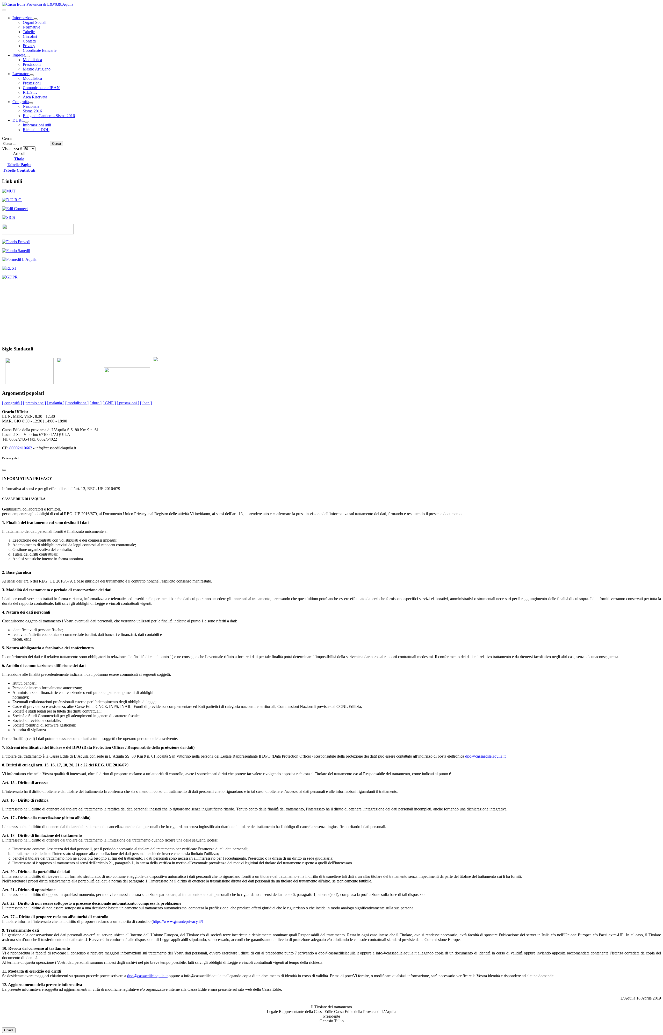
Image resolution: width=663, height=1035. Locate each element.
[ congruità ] (12, 403)
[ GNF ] (109, 403)
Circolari (30, 36)
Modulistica (32, 60)
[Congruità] (31, 103)
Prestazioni (32, 64)
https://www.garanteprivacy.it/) (178, 921)
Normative (31, 27)
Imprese (18, 55)
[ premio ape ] (34, 403)
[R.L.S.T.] (9, 268)
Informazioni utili (37, 125)
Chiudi (8, 1030)
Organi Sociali (34, 22)
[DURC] (26, 122)
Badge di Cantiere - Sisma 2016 (49, 115)
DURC (18, 120)
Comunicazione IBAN (41, 87)
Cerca (7, 138)
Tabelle (29, 32)
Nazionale (31, 106)
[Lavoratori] (32, 75)
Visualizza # (12, 148)
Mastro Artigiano (37, 69)
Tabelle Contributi (19, 170)
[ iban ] (146, 403)
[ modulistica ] (77, 403)
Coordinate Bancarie (39, 50)
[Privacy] (10, 277)
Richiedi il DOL (36, 129)
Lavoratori (21, 73)
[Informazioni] (35, 19)
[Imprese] (27, 56)
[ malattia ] (55, 403)
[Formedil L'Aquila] (19, 259)
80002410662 (21, 448)
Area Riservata (35, 97)
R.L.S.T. (30, 92)
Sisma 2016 (32, 111)
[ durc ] (96, 403)
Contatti (29, 41)
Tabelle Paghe (19, 164)
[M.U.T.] (9, 191)
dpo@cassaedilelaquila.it (485, 756)
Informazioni (22, 18)
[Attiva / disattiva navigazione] (4, 10)
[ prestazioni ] (128, 403)
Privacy (29, 46)
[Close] (4, 470)
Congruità (20, 101)
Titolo (19, 159)
